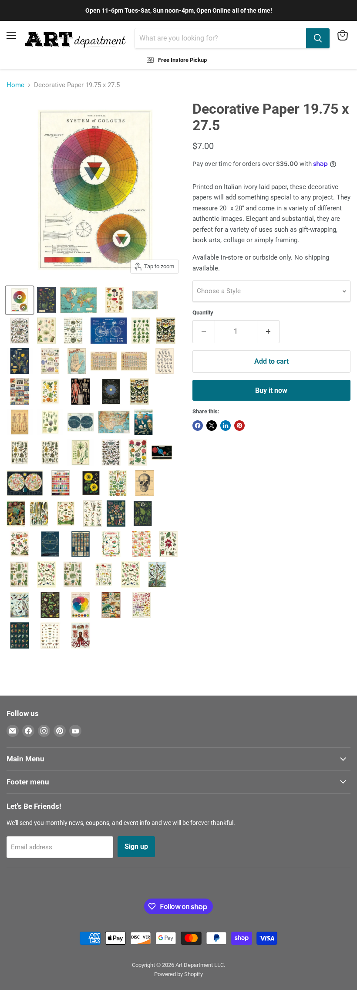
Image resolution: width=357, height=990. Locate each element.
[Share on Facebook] (197, 425)
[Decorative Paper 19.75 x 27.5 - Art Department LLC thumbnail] (20, 300)
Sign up (136, 846)
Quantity (202, 312)
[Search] (318, 38)
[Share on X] (211, 425)
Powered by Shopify (178, 974)
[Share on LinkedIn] (225, 425)
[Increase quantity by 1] (268, 331)
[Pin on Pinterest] (239, 425)
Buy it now (271, 390)
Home (15, 85)
